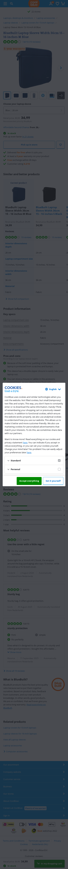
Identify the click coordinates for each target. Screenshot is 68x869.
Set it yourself (53, 480)
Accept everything (29, 480)
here (25, 442)
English (53, 389)
